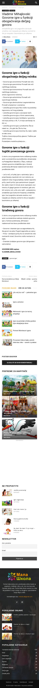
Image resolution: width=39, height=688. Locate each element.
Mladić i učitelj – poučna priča (29, 280)
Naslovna (4, 7)
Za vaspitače (12, 7)
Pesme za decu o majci (21, 624)
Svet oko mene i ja (20, 509)
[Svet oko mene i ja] (7, 511)
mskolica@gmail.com (25, 597)
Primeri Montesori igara (22, 331)
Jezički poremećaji (20, 490)
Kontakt (31, 682)
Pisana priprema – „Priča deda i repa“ (19, 391)
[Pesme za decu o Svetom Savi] (7, 636)
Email (4, 550)
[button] (3, 2)
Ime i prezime (6, 543)
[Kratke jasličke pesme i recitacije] (7, 617)
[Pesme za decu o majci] (7, 626)
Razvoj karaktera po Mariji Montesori (10, 280)
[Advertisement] (19, 460)
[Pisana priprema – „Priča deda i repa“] (19, 385)
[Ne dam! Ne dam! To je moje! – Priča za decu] (7, 530)
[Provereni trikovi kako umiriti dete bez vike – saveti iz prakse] (7, 342)
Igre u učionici (18, 302)
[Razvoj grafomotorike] (7, 521)
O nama (15, 682)
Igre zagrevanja (19, 500)
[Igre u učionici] (7, 304)
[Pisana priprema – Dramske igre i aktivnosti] (19, 407)
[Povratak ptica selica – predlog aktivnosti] (19, 428)
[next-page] (21, 350)
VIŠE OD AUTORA (24, 288)
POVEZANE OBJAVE (9, 288)
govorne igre (13, 258)
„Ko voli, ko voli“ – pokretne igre (24, 292)
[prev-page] (17, 350)
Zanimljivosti (23, 682)
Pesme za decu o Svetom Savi (24, 634)
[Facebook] (17, 602)
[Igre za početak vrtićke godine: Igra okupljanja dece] (7, 323)
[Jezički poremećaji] (7, 492)
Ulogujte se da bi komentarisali (19, 362)
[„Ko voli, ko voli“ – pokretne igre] (7, 294)
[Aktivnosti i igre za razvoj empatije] (7, 313)
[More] (30, 41)
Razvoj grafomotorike (21, 519)
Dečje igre (21, 7)
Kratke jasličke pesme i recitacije (25, 615)
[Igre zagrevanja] (7, 502)
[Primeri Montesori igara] (7, 332)
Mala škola (7, 37)
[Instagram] (22, 602)
